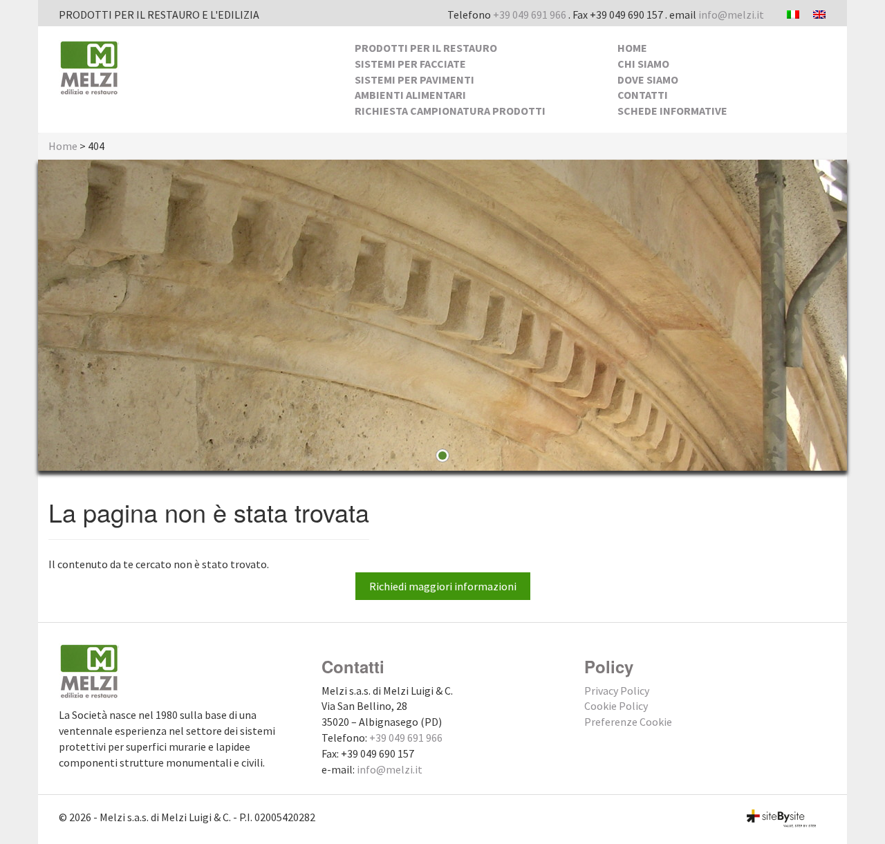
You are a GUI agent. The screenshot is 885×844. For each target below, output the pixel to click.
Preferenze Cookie (628, 722)
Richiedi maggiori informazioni (442, 586)
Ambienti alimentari (410, 95)
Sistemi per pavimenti (414, 79)
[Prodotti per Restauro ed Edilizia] (89, 66)
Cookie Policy (616, 706)
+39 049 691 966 (529, 14)
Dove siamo (647, 79)
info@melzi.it (731, 14)
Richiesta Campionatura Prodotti (450, 111)
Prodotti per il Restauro (426, 48)
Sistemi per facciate (410, 64)
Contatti (642, 95)
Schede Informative (672, 111)
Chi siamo (643, 64)
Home (632, 48)
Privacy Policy (616, 690)
